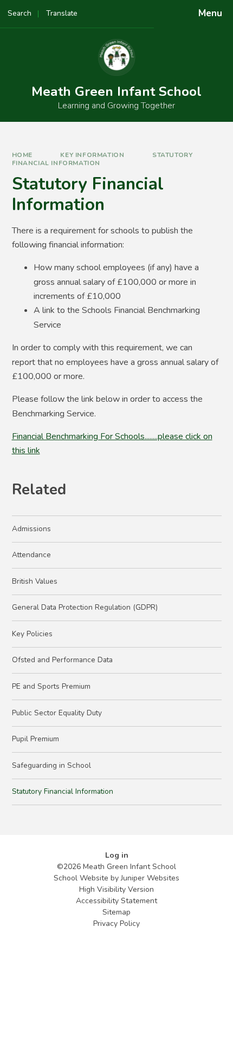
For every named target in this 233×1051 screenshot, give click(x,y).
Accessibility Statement (116, 901)
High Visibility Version (116, 889)
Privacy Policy (116, 923)
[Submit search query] (136, 10)
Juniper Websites (150, 878)
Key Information (92, 155)
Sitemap (116, 912)
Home (22, 155)
